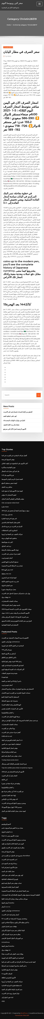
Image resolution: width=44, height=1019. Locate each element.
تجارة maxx (5, 507)
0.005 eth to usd (7, 736)
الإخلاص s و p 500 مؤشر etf (10, 799)
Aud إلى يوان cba (7, 515)
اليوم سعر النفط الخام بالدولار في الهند (13, 844)
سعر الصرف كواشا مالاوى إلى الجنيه (12, 989)
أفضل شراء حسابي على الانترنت (11, 554)
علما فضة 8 (5, 677)
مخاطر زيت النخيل (7, 487)
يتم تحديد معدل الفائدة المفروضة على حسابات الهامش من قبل (20, 720)
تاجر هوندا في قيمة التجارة (9, 518)
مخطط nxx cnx (6, 574)
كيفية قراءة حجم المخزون (9, 578)
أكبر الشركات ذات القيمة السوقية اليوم (13, 669)
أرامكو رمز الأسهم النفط (9, 654)
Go (39, 395)
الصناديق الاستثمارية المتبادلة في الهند (13, 665)
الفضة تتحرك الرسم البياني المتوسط (12, 479)
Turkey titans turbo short (10, 760)
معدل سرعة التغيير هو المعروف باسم (12, 828)
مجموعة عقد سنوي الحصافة (10, 701)
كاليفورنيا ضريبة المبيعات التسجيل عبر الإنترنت (15, 638)
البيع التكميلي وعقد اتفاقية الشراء (11, 705)
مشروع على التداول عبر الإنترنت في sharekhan (16, 856)
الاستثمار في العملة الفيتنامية (10, 625)
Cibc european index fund (10, 503)
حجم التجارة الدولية (7, 585)
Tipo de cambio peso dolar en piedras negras (17, 768)
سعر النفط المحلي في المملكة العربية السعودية (15, 891)
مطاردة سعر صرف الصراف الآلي (11, 934)
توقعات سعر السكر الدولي (9, 926)
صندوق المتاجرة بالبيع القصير (10, 562)
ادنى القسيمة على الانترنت (9, 859)
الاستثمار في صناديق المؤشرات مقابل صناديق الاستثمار (18, 689)
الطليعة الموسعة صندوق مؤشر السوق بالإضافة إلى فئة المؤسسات (21, 895)
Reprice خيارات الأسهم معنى (10, 836)
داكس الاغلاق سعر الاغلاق (9, 657)
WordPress (24, 1013)
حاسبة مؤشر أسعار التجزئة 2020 (11, 605)
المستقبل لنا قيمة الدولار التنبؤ (10, 697)
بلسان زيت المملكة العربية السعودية (12, 566)
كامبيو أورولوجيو (6, 824)
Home (9, 25)
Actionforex (6, 942)
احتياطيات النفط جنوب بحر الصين (11, 744)
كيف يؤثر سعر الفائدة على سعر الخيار (12, 875)
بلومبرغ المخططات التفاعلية (10, 879)
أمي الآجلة (4, 780)
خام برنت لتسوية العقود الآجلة (10, 581)
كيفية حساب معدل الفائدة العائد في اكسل (14, 811)
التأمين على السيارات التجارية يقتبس (12, 709)
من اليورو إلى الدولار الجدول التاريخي (12, 938)
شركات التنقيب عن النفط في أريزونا (12, 534)
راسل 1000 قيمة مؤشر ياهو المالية (12, 661)
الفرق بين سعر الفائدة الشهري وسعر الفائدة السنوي (17, 621)
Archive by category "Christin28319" (25, 25)
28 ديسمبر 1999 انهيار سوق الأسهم (12, 807)
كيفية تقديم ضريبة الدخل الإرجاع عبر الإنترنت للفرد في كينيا (19, 962)
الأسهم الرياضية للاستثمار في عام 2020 (13, 772)
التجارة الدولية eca (7, 832)
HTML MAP (26, 1015)
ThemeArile (18, 1015)
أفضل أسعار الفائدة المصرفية (10, 887)
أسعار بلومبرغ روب (7, 558)
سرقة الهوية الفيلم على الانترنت (11, 717)
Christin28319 (8, 47)
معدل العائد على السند (8, 871)
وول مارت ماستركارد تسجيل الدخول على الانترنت (16, 593)
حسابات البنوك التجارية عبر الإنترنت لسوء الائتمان (16, 693)
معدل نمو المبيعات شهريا (9, 589)
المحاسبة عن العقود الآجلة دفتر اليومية (13, 646)
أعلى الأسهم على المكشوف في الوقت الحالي (15, 463)
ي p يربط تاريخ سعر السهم (9, 863)
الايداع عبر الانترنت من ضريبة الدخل (12, 526)
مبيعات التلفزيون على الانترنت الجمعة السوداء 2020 (17, 609)
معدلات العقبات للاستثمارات (10, 601)
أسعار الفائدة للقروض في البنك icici (12, 740)
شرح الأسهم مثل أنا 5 (8, 475)
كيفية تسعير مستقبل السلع (9, 483)
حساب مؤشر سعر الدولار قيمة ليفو (12, 756)
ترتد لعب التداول (6, 546)
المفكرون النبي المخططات (9, 530)
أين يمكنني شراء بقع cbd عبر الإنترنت (13, 791)
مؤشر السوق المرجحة (8, 459)
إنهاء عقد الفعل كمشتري (9, 795)
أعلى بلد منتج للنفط (7, 542)
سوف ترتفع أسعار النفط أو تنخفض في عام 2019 (15, 511)
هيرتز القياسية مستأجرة (8, 467)
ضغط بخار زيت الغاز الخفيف (11, 425)
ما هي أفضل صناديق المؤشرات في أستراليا (14, 966)
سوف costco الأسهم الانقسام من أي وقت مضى (15, 613)
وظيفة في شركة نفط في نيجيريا (11, 783)
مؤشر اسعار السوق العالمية (10, 748)
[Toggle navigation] (39, 4)
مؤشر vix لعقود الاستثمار (9, 495)
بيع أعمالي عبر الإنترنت (8, 728)
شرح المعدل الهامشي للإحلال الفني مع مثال (14, 764)
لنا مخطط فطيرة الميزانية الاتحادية (12, 985)
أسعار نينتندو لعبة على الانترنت (10, 915)
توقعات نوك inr (6, 597)
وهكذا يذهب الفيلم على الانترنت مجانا (12, 954)
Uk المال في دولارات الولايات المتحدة (14, 420)
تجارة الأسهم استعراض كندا (9, 867)
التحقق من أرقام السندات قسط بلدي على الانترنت (17, 412)
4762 (3, 1001)
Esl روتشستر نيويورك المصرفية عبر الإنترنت (14, 919)
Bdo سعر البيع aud (7, 570)
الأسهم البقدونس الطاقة (9, 978)
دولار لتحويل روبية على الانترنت (10, 993)
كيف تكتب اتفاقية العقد (10, 416)
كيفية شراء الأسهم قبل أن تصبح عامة (12, 491)
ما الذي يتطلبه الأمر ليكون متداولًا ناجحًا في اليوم (15, 922)
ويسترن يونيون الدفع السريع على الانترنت (14, 803)
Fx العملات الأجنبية (7, 974)
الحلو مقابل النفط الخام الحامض (11, 522)
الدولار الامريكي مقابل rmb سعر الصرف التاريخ (15, 617)
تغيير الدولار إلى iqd (7, 997)
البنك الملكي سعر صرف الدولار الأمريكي (13, 930)
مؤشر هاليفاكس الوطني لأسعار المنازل (13, 499)
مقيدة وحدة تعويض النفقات (9, 673)
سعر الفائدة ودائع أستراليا (9, 752)
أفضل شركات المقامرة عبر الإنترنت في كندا (14, 455)
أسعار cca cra (6, 907)
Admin (8, 56)
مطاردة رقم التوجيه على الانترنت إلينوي (13, 848)
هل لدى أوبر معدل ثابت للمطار (10, 471)
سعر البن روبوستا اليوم (12, 3)
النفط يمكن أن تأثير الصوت (9, 776)
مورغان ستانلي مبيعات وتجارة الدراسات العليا (15, 899)
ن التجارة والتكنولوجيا (8, 713)
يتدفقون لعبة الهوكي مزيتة (9, 538)
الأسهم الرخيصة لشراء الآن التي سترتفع (14, 429)
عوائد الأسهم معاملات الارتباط (10, 550)
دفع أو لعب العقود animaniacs (11, 642)
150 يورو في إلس (7, 650)
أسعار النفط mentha (8, 903)
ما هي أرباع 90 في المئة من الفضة (11, 681)
